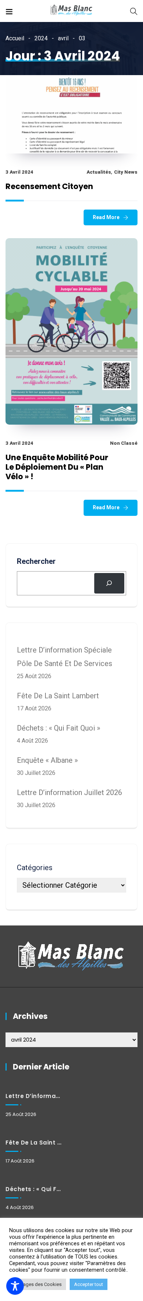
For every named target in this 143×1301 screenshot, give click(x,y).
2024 (41, 38)
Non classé (124, 443)
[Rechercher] (109, 583)
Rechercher (36, 561)
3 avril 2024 (19, 172)
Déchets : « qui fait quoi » (58, 728)
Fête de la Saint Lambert (58, 695)
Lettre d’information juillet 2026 (69, 792)
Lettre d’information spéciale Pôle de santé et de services (33, 1096)
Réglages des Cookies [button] (38, 1284)
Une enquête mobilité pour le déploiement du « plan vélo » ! (57, 467)
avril (63, 38)
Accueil (15, 38)
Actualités (99, 172)
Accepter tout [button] (88, 1284)
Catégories (34, 867)
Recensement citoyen (49, 186)
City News (126, 172)
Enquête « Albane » (47, 760)
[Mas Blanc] (71, 10)
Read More (106, 217)
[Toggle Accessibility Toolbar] (15, 1286)
